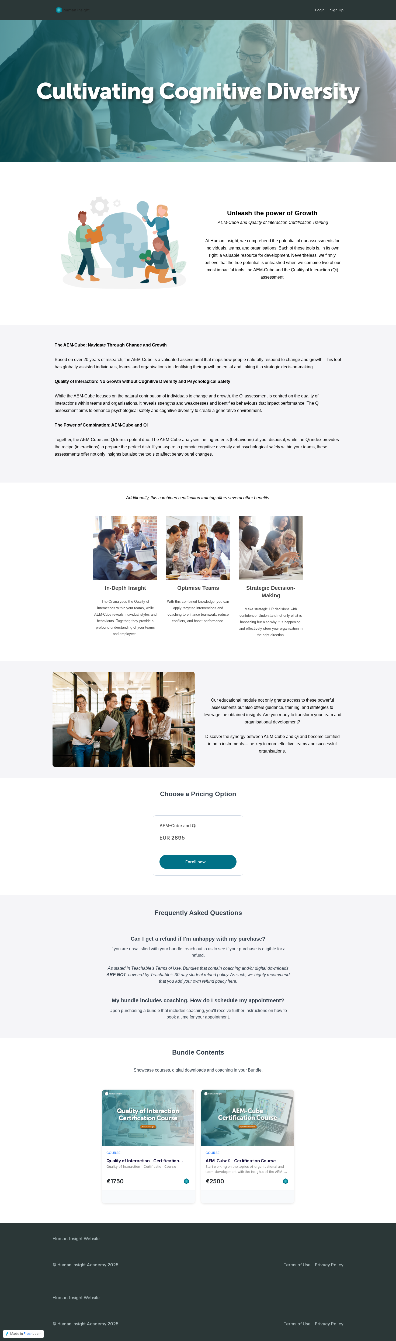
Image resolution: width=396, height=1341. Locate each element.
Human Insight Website (76, 1238)
